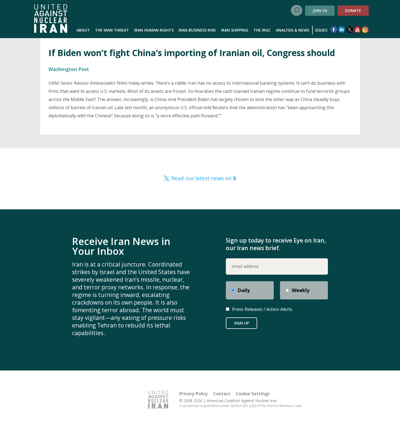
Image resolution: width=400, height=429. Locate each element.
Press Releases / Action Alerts (262, 309)
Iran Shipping (234, 30)
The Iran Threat (112, 30)
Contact (221, 394)
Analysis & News (292, 30)
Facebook (333, 29)
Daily (244, 290)
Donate (353, 10)
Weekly (300, 290)
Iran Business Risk (197, 30)
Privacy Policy (193, 394)
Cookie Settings (253, 394)
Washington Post (68, 69)
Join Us (320, 10)
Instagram (365, 29)
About (83, 30)
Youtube (357, 29)
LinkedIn (341, 29)
